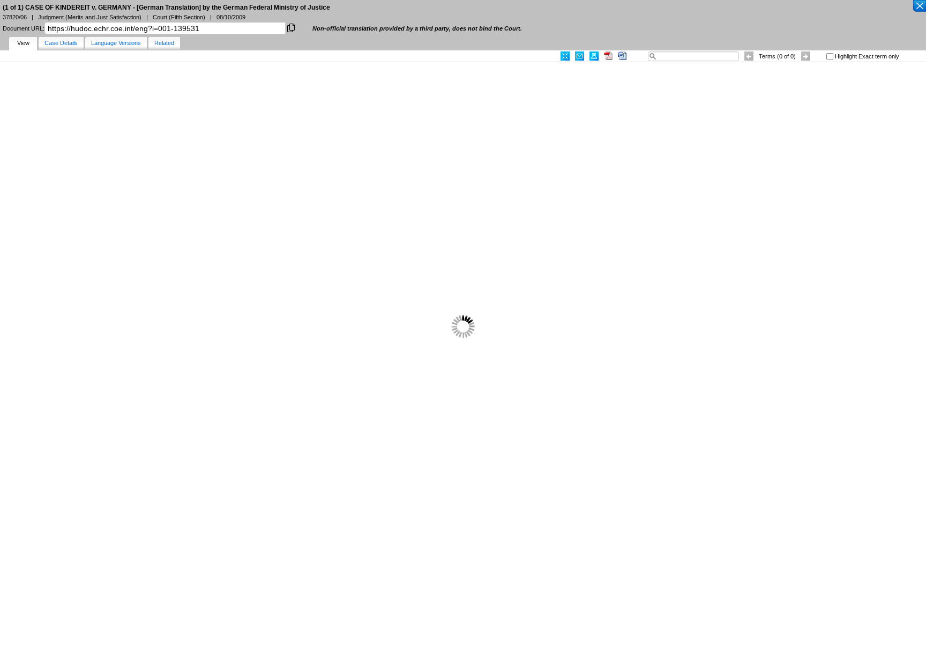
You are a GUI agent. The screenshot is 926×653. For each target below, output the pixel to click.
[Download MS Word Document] (622, 56)
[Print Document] (594, 56)
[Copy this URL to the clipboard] (291, 27)
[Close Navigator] (919, 6)
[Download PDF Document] (608, 56)
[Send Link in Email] (579, 56)
